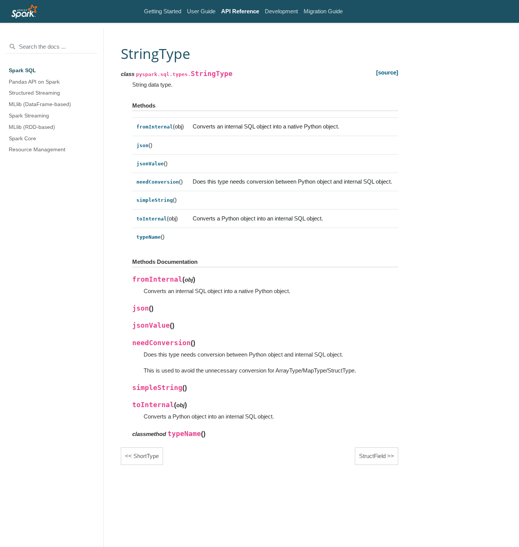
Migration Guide (323, 11)
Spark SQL (22, 70)
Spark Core (22, 138)
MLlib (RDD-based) (32, 127)
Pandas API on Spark (34, 81)
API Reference (240, 11)
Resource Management (37, 149)
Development (281, 11)
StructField (372, 456)
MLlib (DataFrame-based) (40, 104)
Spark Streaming (29, 116)
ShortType (146, 456)
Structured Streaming (34, 93)
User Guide (201, 11)
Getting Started (162, 11)
